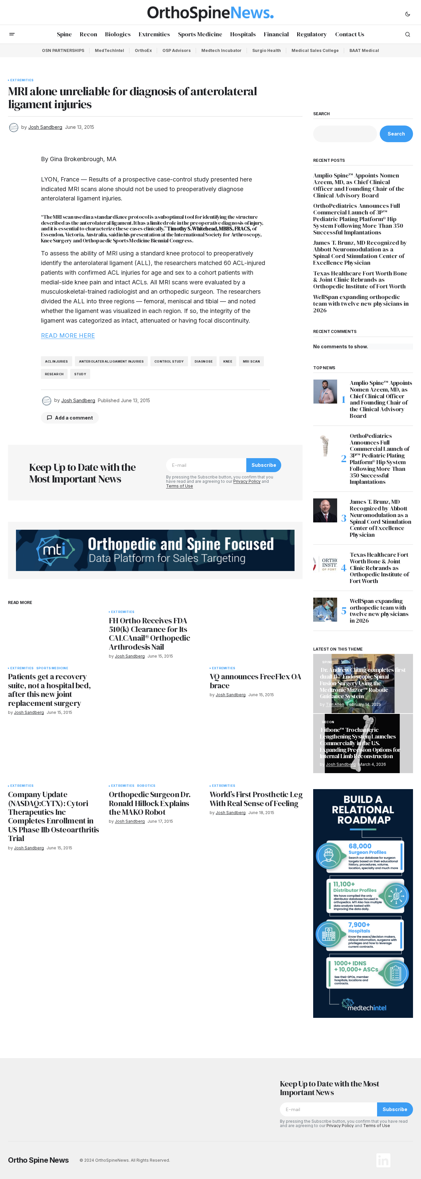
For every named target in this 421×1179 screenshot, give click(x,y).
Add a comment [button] (74, 418)
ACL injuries (56, 361)
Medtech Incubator (221, 50)
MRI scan (251, 361)
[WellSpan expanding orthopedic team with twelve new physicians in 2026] (325, 610)
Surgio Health (266, 50)
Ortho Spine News (38, 1160)
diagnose (204, 361)
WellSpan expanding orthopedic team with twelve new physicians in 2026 (361, 303)
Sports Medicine (52, 668)
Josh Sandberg (341, 764)
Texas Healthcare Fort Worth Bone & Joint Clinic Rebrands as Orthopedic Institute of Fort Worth (360, 280)
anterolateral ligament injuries (111, 361)
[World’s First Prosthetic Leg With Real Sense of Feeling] (256, 754)
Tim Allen (335, 704)
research (54, 374)
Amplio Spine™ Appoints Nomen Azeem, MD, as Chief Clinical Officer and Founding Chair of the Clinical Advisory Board (358, 185)
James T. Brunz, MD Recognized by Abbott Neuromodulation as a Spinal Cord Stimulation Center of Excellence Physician (360, 252)
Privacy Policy (247, 481)
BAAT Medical (364, 50)
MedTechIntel (109, 50)
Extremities (22, 80)
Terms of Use (179, 485)
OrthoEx (143, 50)
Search (321, 114)
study (80, 374)
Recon (328, 722)
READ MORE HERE (68, 335)
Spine (327, 662)
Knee (227, 361)
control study (169, 361)
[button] (407, 14)
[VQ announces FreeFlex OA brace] (256, 636)
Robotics (146, 785)
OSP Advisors (176, 50)
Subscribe (264, 465)
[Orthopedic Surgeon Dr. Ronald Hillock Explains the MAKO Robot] (155, 754)
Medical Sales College (315, 50)
